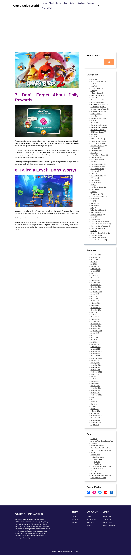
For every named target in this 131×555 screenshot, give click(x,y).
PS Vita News (95, 157)
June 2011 (94, 402)
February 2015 (96, 347)
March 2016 (95, 317)
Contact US (94, 443)
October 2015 (95, 328)
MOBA (93, 120)
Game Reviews (96, 102)
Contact (74, 522)
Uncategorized (96, 194)
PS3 (92, 162)
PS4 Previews (95, 180)
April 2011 (94, 406)
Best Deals (98, 459)
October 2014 (95, 356)
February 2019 (96, 280)
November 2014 (96, 353)
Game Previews (96, 100)
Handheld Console (97, 111)
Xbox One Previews (97, 237)
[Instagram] (94, 492)
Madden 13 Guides (97, 118)
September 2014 (96, 358)
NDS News (94, 134)
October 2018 (95, 289)
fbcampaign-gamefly (97, 445)
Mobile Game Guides (98, 127)
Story (89, 516)
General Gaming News (98, 109)
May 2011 (94, 404)
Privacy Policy (95, 455)
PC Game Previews (97, 143)
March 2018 (95, 301)
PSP (92, 185)
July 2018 (94, 296)
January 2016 (95, 321)
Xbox (92, 217)
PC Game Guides (97, 141)
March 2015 (95, 344)
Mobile (93, 123)
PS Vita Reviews (96, 159)
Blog (92, 86)
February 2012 (96, 383)
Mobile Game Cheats (98, 125)
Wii (92, 201)
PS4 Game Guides (97, 175)
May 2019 (94, 273)
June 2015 (94, 337)
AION (92, 84)
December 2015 (96, 324)
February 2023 (96, 269)
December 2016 (96, 308)
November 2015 (96, 326)
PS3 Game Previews (98, 166)
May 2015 (94, 340)
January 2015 (95, 349)
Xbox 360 (94, 219)
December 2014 (96, 351)
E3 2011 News (96, 88)
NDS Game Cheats (97, 130)
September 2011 (96, 395)
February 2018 (96, 303)
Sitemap (93, 471)
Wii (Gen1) (94, 203)
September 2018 (96, 291)
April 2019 (94, 275)
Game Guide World (26, 5)
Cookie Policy (107, 522)
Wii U (92, 208)
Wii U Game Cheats (97, 210)
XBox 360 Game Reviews (99, 226)
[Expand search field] (97, 5)
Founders (90, 522)
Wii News (94, 205)
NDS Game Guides (97, 132)
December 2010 (96, 415)
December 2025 (96, 255)
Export (93, 91)
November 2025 (96, 257)
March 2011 (94, 409)
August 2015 (95, 333)
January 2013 (95, 363)
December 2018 (96, 285)
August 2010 (95, 425)
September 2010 (96, 422)
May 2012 (94, 376)
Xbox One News (96, 235)
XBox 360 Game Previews (99, 224)
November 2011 (96, 390)
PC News (94, 148)
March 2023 (95, 266)
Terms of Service (96, 473)
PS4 (92, 173)
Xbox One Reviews (97, 240)
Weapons (94, 198)
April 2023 (94, 264)
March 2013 (95, 360)
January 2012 (95, 386)
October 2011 (95, 392)
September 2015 (96, 330)
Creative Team (92, 519)
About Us (94, 439)
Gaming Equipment (97, 107)
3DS (92, 79)
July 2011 (94, 399)
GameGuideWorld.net (98, 104)
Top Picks (97, 464)
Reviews (97, 462)
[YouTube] (105, 492)
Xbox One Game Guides (99, 233)
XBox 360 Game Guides (99, 221)
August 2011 (95, 397)
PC (92, 136)
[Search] (109, 62)
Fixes (92, 97)
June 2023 (94, 259)
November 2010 (96, 418)
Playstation (94, 150)
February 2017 (96, 305)
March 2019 (95, 278)
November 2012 (96, 367)
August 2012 (95, 374)
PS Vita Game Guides (98, 155)
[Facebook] (88, 492)
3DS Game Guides (97, 81)
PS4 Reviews (95, 182)
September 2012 (96, 372)
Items (92, 116)
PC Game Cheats (97, 139)
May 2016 (94, 312)
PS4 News (94, 178)
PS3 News (94, 171)
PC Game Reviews (97, 146)
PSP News (94, 189)
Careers (90, 525)
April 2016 (94, 314)
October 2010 (95, 420)
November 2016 (96, 310)
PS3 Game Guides (97, 164)
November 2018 (96, 287)
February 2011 (95, 411)
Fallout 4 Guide (96, 93)
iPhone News (95, 113)
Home (74, 516)
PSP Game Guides (97, 187)
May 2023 (94, 262)
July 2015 (94, 335)
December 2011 (96, 388)
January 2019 (95, 282)
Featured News (96, 95)
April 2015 (94, 342)
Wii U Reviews (96, 212)
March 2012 (95, 381)
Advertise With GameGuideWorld (102, 441)
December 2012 (96, 365)
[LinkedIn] (111, 492)
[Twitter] (100, 492)
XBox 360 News (96, 228)
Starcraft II (94, 192)
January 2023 (95, 271)
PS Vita (93, 153)
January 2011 (95, 413)
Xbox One (94, 231)
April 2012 (94, 379)
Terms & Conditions (109, 525)
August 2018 (95, 294)
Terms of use (107, 516)
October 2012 (95, 370)
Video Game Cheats (97, 196)
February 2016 (96, 319)
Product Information (97, 457)
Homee (93, 452)
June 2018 (94, 298)
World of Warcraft (96, 214)
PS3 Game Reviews (97, 169)
